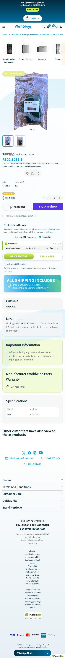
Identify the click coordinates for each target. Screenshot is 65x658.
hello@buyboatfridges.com (21, 458)
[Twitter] (24, 453)
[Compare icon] (52, 27)
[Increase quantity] (60, 198)
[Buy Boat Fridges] (23, 26)
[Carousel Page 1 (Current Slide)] (31, 130)
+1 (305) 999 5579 (52, 458)
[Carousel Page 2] (34, 130)
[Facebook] (29, 453)
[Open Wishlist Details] (56, 27)
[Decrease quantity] (50, 198)
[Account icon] (61, 27)
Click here (7, 271)
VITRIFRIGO (44, 534)
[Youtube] (41, 453)
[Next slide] (61, 51)
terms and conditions (27, 216)
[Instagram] (34, 453)
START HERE (32, 9)
